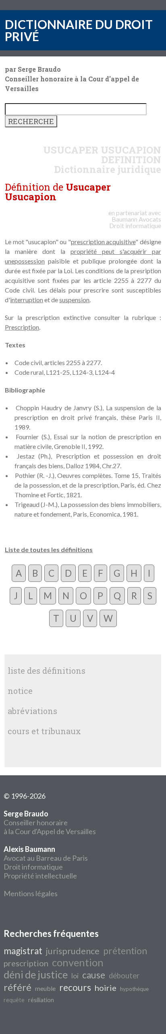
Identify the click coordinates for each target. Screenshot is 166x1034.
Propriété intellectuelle (40, 875)
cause (93, 975)
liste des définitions (46, 670)
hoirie (105, 987)
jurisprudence (73, 951)
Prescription (22, 327)
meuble (45, 988)
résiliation (41, 1000)
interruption (26, 299)
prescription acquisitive (103, 241)
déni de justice (36, 974)
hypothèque (134, 989)
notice (20, 690)
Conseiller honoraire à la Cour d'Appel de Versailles (50, 822)
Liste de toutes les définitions (49, 549)
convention (78, 962)
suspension (74, 299)
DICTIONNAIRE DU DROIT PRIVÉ (79, 30)
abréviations (32, 711)
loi (75, 976)
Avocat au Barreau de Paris (46, 857)
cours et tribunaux (44, 731)
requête (14, 1000)
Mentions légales (31, 893)
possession (30, 261)
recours (75, 987)
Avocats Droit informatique (135, 222)
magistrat (23, 950)
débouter (124, 975)
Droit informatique (33, 866)
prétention (125, 950)
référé (17, 987)
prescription (26, 963)
